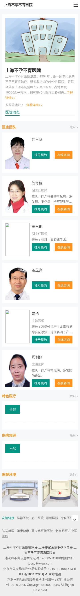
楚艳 (35, 313)
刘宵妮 (37, 182)
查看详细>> (34, 104)
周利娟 (37, 356)
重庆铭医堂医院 (42, 530)
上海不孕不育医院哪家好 (20, 547)
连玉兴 (37, 269)
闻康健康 (23, 530)
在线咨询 (63, 154)
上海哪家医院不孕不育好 (55, 547)
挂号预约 (40, 154)
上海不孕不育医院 (23, 70)
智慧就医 (8, 530)
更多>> (74, 127)
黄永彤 (37, 226)
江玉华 (37, 139)
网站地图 (54, 574)
